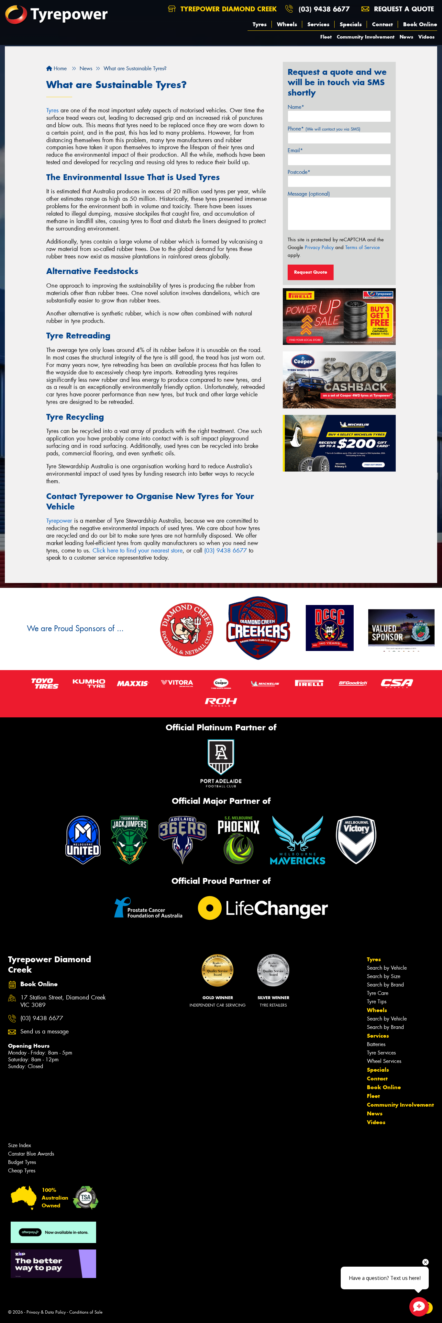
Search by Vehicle (387, 967)
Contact (382, 24)
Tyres (260, 24)
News (406, 37)
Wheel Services (384, 1061)
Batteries (376, 1044)
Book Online (420, 24)
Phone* (324, 128)
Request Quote (310, 272)
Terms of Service (362, 247)
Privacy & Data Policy (46, 1312)
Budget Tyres (22, 1162)
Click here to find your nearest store (137, 550)
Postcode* (299, 172)
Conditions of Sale (86, 1312)
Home (59, 68)
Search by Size (383, 976)
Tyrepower (59, 521)
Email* (295, 150)
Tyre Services (381, 1052)
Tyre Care (377, 993)
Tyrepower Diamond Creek (227, 9)
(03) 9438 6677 (324, 9)
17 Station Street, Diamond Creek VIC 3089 (62, 1001)
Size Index (19, 1145)
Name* (296, 107)
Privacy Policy (319, 247)
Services (318, 24)
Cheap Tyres (21, 1170)
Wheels (287, 24)
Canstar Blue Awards (31, 1153)
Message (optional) (309, 193)
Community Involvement (365, 37)
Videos (426, 37)
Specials (351, 24)
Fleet (326, 37)
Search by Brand (385, 984)
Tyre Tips (376, 1001)
